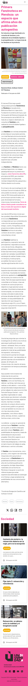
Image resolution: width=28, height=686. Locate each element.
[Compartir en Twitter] (7, 510)
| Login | (19, 681)
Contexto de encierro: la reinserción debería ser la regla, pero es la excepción (14, 541)
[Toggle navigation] (25, 2)
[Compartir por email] (20, 510)
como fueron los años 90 (16, 174)
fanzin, (12, 501)
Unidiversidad (7, 82)
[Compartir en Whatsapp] (11, 510)
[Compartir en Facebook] (16, 510)
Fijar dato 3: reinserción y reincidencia (13, 582)
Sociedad (5, 77)
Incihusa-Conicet (17, 77)
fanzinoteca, (19, 501)
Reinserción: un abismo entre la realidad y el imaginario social (12, 623)
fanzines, (5, 501)
